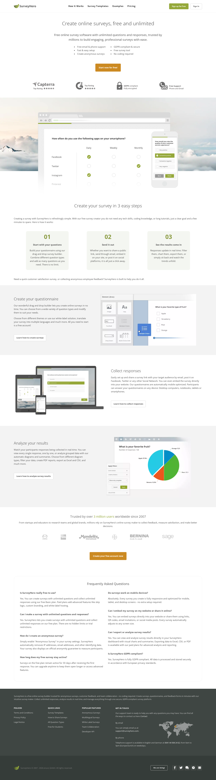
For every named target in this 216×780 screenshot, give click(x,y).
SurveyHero (26, 768)
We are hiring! (159, 768)
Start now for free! (108, 67)
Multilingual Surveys (91, 717)
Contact (143, 716)
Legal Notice (19, 722)
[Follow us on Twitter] (181, 767)
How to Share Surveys (57, 717)
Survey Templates (98, 6)
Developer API (88, 731)
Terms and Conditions (23, 712)
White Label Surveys (91, 722)
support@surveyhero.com (127, 731)
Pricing (131, 6)
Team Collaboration (90, 726)
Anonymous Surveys (91, 712)
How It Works (76, 6)
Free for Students (55, 726)
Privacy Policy (20, 717)
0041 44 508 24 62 (172, 742)
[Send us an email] (199, 767)
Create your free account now (108, 556)
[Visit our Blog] (187, 767)
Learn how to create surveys (29, 337)
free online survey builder (39, 696)
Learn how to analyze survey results (33, 476)
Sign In (196, 6)
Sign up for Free (179, 6)
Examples (117, 6)
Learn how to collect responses (128, 403)
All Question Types (56, 722)
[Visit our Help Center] (193, 767)
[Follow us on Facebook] (174, 767)
